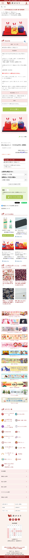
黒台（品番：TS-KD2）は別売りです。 (12, 61)
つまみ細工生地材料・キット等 (8, 420)
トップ (2, 12)
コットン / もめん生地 (9, 414)
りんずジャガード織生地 (8, 426)
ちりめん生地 (21, 414)
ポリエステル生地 (22, 426)
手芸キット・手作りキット (11, 12)
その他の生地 (7, 431)
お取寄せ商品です (8, 171)
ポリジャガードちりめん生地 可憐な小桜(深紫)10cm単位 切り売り (20, 283)
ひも (19, 431)
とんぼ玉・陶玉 (21, 447)
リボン (19, 437)
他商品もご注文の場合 (9, 177)
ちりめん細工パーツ (9, 447)
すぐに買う (14, 109)
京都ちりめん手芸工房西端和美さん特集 (9, 465)
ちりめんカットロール (9, 437)
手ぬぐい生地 (7, 442)
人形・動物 (18, 13)
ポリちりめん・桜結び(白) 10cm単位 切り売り (8, 283)
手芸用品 (20, 453)
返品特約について (5, 208)
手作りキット (21, 442)
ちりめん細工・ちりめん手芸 (8, 13)
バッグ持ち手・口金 (9, 453)
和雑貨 (19, 459)
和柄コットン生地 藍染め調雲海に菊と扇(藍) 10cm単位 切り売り (8, 302)
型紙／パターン (8, 459)
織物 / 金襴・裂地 (22, 420)
